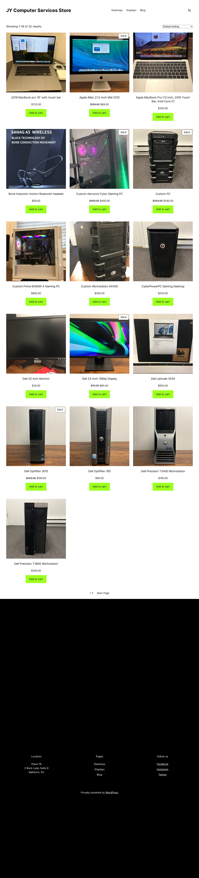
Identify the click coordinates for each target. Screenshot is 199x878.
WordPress (112, 792)
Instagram (162, 769)
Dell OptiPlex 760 (99, 471)
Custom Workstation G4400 (99, 286)
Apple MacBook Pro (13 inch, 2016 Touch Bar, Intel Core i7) (163, 99)
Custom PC (163, 193)
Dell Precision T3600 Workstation (36, 563)
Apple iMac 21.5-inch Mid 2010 (99, 97)
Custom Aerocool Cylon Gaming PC (99, 193)
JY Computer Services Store (38, 10)
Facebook (162, 764)
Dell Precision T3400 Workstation (163, 471)
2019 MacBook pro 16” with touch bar (36, 97)
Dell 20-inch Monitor (36, 378)
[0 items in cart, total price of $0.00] (189, 10)
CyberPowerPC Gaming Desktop (163, 286)
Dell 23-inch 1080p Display (99, 378)
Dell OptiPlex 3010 (36, 471)
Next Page (103, 593)
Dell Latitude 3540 (163, 378)
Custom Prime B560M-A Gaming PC (36, 286)
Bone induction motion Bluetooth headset (36, 193)
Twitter (162, 774)
